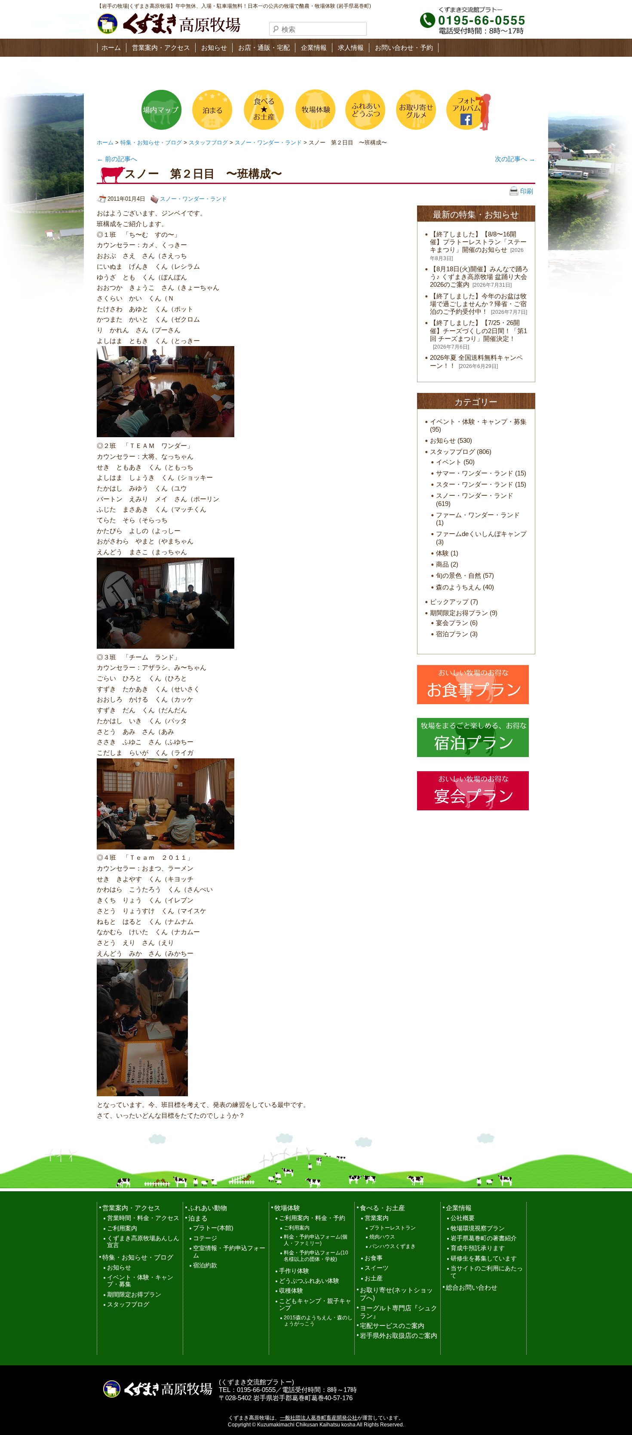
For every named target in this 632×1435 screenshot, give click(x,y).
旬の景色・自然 (458, 575)
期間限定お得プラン (459, 612)
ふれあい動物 (207, 1207)
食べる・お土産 (382, 1207)
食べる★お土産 (263, 110)
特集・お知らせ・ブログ (151, 142)
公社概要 (463, 1218)
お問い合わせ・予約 (404, 47)
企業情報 (314, 47)
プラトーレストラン (392, 1228)
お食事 (374, 1258)
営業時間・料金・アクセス (143, 1218)
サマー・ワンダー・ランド (474, 473)
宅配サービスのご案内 (392, 1325)
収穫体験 (291, 1291)
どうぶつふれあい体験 (309, 1281)
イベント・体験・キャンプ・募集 (478, 421)
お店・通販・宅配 (264, 47)
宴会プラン (452, 622)
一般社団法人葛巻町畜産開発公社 (318, 1418)
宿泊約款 (205, 1265)
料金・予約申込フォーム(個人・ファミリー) (315, 1240)
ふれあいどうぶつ (364, 110)
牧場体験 (313, 110)
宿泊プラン (452, 634)
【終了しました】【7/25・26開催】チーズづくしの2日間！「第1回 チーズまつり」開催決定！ (478, 330)
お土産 (374, 1278)
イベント (449, 462)
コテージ (205, 1238)
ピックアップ (449, 601)
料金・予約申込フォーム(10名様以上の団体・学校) (316, 1256)
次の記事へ (515, 159)
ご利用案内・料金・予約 (312, 1218)
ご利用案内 (122, 1228)
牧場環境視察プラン (478, 1228)
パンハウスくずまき (392, 1246)
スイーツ (377, 1268)
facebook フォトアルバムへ (466, 110)
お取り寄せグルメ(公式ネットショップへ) (415, 110)
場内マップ (161, 110)
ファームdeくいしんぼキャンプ (481, 533)
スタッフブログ (208, 142)
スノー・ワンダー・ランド (268, 142)
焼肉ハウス (382, 1237)
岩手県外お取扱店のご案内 (398, 1335)
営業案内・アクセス (161, 47)
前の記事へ (117, 159)
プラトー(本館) (213, 1228)
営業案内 (377, 1218)
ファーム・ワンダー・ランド (478, 514)
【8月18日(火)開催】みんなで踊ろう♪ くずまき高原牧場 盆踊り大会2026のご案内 (479, 276)
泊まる (212, 110)
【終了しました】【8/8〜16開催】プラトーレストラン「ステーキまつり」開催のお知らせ (478, 241)
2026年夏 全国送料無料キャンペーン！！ (476, 361)
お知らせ (214, 47)
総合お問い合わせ (471, 1287)
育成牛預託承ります (478, 1248)
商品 (442, 564)
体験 (442, 553)
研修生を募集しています (484, 1258)
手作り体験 (294, 1271)
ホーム (111, 47)
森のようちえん (458, 587)
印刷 (525, 191)
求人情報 (351, 47)
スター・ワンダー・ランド (474, 484)
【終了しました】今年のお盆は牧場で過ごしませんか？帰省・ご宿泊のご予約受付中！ (478, 303)
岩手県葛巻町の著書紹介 (484, 1238)
